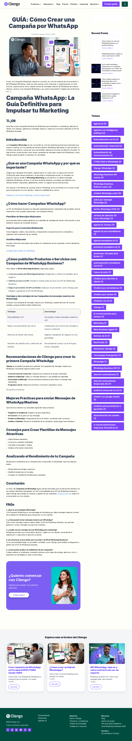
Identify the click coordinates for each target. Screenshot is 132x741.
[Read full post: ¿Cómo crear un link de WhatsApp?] (66, 653)
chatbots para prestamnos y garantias (107, 407)
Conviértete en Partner (110, 733)
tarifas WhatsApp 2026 (107, 209)
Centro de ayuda (107, 721)
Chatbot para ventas (105, 294)
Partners (74, 4)
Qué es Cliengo (75, 718)
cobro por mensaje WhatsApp (103, 201)
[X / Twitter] (25, 730)
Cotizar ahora (19, 595)
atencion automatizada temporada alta (105, 382)
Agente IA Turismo (104, 225)
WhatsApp (100, 361)
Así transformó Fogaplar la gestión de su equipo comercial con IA (110, 96)
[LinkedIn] (16, 730)
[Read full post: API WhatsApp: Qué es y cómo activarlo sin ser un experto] (107, 653)
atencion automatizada (106, 374)
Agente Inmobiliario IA (106, 241)
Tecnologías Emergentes (107, 355)
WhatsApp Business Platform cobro (103, 185)
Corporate (84, 4)
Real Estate (100, 342)
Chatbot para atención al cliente (105, 280)
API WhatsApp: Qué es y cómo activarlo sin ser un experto (104, 670)
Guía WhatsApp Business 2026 (113, 726)
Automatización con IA (106, 139)
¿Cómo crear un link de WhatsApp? (62, 668)
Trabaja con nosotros (78, 726)
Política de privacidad (78, 724)
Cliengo (99, 307)
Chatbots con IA (103, 301)
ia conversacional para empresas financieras (106, 426)
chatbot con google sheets (107, 398)
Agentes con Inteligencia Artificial (106, 131)
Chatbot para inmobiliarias (108, 288)
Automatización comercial (108, 146)
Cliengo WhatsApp (104, 168)
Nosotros (94, 4)
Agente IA (100, 124)
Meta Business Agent (105, 329)
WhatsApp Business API (107, 368)
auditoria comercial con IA (108, 390)
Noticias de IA (102, 336)
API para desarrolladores (111, 724)
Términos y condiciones (79, 721)
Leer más (13, 687)
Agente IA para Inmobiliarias (107, 233)
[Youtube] (20, 730)
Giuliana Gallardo (107, 48)
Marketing (100, 323)
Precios (65, 4)
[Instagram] (12, 730)
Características (44, 715)
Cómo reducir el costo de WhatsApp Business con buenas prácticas (110, 43)
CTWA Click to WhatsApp (107, 162)
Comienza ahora (63, 494)
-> (125, 4)
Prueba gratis (110, 4)
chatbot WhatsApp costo (107, 193)
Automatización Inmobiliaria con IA (107, 264)
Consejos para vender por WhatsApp (20, 251)
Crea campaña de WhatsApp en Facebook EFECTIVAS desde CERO (24, 670)
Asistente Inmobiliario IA (107, 247)
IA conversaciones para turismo (105, 315)
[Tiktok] (29, 730)
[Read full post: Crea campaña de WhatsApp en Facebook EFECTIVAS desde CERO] (25, 653)
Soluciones (47, 4)
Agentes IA (42, 721)
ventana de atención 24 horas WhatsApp (105, 217)
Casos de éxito (102, 272)
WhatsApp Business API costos (105, 176)
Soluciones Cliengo (104, 349)
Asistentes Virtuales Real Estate (106, 255)
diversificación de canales (106, 417)
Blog (58, 4)
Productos (35, 4)
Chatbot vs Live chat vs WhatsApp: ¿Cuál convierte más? (28, 195)
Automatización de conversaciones (103, 154)
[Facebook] (7, 730)
